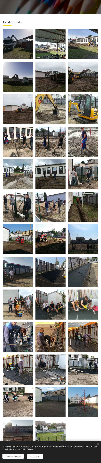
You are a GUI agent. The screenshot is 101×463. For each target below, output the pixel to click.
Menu (97, 7)
